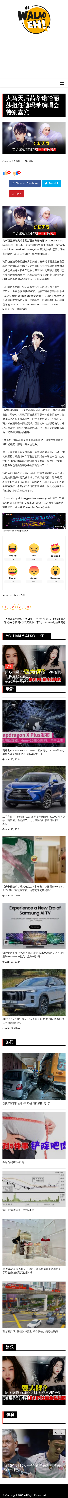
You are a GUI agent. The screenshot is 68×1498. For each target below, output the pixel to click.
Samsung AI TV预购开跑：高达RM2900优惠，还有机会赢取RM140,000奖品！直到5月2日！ (33, 954)
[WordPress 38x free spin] (34, 520)
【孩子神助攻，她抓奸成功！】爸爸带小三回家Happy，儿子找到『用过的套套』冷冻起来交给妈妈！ (33, 888)
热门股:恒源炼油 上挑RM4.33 (18, 1210)
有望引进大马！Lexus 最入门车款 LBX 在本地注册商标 (50, 620)
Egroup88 (23, 530)
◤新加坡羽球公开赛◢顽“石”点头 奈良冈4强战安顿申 (18, 620)
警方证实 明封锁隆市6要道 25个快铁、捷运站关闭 (30, 1331)
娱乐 (31, 161)
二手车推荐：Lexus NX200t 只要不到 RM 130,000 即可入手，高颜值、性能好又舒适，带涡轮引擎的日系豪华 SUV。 (33, 820)
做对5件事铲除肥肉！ (14, 1162)
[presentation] (56, 1432)
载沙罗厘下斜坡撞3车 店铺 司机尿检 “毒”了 (26, 1103)
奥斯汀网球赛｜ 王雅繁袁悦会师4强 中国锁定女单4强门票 (33, 1467)
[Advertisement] (34, 55)
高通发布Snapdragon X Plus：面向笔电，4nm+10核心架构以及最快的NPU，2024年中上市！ (33, 752)
